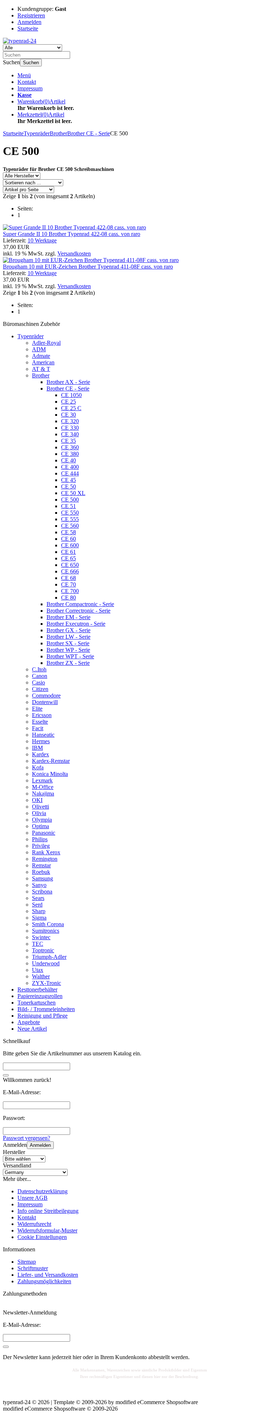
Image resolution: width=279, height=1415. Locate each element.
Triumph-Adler (49, 957)
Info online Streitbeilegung (47, 1211)
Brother (40, 375)
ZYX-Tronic (46, 983)
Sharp (38, 911)
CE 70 (68, 584)
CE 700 (70, 591)
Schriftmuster (32, 1268)
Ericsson (42, 715)
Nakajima (43, 793)
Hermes (41, 741)
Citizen (40, 689)
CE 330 (70, 428)
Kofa (38, 767)
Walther (41, 976)
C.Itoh (39, 669)
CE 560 (70, 526)
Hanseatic (43, 735)
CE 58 (68, 532)
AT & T (41, 369)
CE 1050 (71, 395)
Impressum (30, 88)
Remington (44, 859)
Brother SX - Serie (67, 643)
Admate (41, 356)
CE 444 (70, 473)
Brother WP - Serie (68, 650)
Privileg (41, 846)
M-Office (42, 787)
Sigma (39, 918)
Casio (38, 682)
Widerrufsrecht (34, 1224)
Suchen (31, 62)
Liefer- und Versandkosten (47, 1275)
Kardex (40, 754)
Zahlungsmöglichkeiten (44, 1281)
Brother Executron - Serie (75, 624)
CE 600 (70, 545)
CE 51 (68, 506)
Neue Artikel (32, 1029)
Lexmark (42, 780)
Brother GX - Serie (68, 630)
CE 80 (68, 597)
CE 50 (68, 486)
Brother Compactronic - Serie (80, 604)
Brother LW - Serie (68, 637)
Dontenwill (45, 702)
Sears (38, 898)
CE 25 (68, 401)
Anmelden (40, 1145)
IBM (37, 748)
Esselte (40, 722)
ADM (39, 349)
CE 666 (70, 571)
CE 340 (70, 434)
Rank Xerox (46, 852)
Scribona (42, 891)
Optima (40, 826)
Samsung (42, 878)
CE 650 (70, 565)
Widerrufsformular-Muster (47, 1230)
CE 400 (70, 467)
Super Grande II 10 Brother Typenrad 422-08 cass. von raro (71, 234)
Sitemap (26, 1262)
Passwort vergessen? (26, 1138)
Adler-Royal (46, 343)
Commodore (46, 695)
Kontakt (26, 82)
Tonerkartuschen (36, 1002)
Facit (37, 728)
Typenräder (30, 336)
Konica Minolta (50, 774)
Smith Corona (48, 924)
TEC (37, 944)
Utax (37, 970)
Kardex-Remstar (51, 761)
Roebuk (41, 872)
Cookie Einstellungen (42, 1237)
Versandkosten (74, 253)
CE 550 (70, 513)
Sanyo (39, 885)
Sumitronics (45, 931)
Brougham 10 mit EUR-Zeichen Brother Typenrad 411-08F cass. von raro (88, 266)
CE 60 (68, 539)
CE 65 (68, 558)
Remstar (41, 865)
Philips (40, 839)
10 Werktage (42, 240)
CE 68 (68, 578)
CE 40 (68, 460)
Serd (37, 904)
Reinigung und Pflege (42, 1016)
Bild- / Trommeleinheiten (46, 1009)
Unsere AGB (32, 1198)
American (43, 362)
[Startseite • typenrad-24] (19, 41)
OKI (37, 800)
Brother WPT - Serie (70, 656)
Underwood (46, 963)
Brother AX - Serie (68, 382)
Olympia (42, 820)
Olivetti (40, 806)
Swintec (41, 937)
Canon (39, 676)
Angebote (28, 1022)
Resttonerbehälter (37, 989)
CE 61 (68, 552)
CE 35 (68, 441)
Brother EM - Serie (68, 617)
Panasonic (43, 833)
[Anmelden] (6, 1347)
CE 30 (68, 415)
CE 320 (70, 421)
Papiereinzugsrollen (39, 996)
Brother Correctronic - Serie (78, 611)
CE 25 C (71, 408)
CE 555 (70, 519)
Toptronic (43, 950)
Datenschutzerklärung (42, 1191)
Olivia (39, 813)
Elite (37, 709)
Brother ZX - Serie (68, 663)
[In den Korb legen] (6, 1075)
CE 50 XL (73, 493)
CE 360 (70, 447)
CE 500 (70, 499)
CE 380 (70, 454)
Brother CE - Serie (67, 388)
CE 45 (68, 480)
